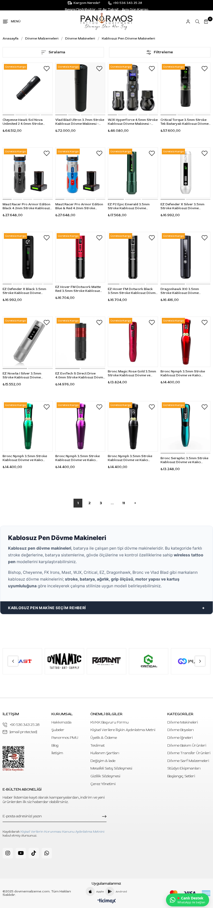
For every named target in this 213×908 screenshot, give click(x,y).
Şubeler (57, 730)
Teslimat (97, 745)
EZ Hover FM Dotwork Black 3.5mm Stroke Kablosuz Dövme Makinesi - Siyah (132, 291)
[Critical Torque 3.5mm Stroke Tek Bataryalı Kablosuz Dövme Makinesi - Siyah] (186, 88)
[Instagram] (8, 853)
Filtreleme (163, 52)
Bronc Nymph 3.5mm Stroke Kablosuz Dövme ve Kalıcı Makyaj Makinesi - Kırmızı (183, 373)
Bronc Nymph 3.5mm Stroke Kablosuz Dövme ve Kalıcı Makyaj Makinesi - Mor (77, 458)
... (112, 503)
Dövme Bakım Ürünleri (186, 745)
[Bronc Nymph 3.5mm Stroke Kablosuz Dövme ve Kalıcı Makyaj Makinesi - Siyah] (133, 426)
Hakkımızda (61, 722)
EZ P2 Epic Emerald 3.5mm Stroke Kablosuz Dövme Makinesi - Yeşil (129, 206)
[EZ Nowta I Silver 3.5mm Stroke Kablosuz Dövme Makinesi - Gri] (28, 342)
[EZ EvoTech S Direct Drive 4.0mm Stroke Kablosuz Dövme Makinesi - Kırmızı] (80, 342)
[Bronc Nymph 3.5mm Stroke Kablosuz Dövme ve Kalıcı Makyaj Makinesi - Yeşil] (28, 426)
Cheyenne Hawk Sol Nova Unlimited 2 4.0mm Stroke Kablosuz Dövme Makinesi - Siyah (24, 122)
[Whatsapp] (47, 853)
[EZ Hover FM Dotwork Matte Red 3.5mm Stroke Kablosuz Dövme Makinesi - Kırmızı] (80, 257)
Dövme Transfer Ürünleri (188, 753)
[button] (8, 114)
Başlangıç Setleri (181, 776)
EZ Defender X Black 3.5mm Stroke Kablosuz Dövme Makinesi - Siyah (24, 291)
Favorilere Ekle (46, 68)
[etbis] (13, 758)
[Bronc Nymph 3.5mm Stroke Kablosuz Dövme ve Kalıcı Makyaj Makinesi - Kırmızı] (186, 342)
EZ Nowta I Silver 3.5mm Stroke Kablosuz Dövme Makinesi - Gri (22, 375)
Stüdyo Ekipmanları (184, 768)
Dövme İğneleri (180, 737)
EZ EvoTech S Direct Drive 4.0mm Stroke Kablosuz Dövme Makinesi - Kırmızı (80, 375)
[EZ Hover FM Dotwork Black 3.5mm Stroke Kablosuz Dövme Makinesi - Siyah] (133, 257)
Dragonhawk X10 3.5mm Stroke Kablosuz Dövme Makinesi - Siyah (180, 291)
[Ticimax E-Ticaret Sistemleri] (106, 901)
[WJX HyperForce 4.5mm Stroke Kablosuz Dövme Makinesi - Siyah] (133, 88)
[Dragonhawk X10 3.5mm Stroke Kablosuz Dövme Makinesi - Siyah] (186, 257)
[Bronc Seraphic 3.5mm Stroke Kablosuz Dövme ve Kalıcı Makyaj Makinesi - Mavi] (186, 426)
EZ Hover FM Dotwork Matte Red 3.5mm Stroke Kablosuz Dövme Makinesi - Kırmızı (78, 289)
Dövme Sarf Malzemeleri (188, 761)
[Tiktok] (34, 853)
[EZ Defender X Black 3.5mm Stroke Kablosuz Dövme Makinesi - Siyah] (28, 257)
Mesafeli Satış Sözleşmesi (111, 768)
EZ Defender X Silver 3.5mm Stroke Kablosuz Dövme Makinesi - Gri (182, 206)
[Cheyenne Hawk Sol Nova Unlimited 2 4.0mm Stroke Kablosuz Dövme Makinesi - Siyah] (28, 88)
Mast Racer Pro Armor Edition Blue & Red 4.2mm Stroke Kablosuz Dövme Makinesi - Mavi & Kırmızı (79, 206)
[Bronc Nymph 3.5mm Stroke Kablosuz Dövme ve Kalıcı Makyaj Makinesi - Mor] (80, 426)
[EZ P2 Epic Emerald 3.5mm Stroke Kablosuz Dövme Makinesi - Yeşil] (133, 172)
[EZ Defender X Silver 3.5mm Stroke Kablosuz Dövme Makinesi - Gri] (186, 172)
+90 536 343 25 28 (24, 724)
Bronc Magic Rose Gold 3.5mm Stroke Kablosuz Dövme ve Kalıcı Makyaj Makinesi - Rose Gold (132, 373)
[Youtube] (21, 853)
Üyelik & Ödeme (103, 737)
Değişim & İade (102, 761)
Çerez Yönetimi (103, 784)
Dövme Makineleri (182, 722)
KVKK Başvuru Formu (109, 722)
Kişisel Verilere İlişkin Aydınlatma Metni (122, 730)
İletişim (57, 753)
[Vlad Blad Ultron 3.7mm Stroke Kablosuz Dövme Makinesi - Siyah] (80, 88)
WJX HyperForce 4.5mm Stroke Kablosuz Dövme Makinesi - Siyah (133, 122)
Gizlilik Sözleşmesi (105, 776)
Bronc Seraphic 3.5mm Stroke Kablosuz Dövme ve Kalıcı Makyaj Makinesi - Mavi (184, 460)
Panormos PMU (64, 737)
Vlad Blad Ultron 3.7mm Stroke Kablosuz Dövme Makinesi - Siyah (79, 122)
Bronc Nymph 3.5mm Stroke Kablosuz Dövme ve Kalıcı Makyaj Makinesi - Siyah (130, 458)
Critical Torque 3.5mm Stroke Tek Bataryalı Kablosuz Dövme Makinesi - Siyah (185, 122)
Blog (54, 745)
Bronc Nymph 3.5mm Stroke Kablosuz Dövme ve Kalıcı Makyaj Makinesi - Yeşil (25, 458)
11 (123, 503)
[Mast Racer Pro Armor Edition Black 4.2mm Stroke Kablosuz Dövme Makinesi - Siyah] (28, 172)
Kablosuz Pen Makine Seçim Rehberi (47, 608)
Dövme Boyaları (180, 730)
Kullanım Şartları (104, 753)
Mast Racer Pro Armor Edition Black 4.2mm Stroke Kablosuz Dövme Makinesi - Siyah (26, 206)
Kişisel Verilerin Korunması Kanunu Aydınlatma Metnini (62, 832)
